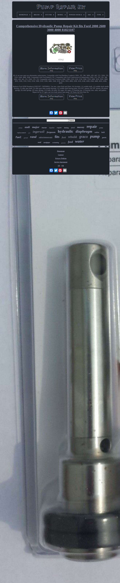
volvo (97, 132)
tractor (44, 128)
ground (26, 138)
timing (66, 128)
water (79, 141)
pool (73, 128)
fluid (64, 137)
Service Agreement (60, 162)
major (35, 127)
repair (92, 126)
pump (95, 136)
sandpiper (46, 142)
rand (33, 137)
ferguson (51, 132)
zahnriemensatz (45, 137)
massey (80, 127)
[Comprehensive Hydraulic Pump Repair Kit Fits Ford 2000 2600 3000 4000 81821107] (60, 48)
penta (101, 128)
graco (83, 137)
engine (59, 127)
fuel (18, 137)
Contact (61, 155)
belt (103, 132)
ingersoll (38, 131)
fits (57, 137)
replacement (21, 133)
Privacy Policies (60, 158)
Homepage (61, 151)
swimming (55, 142)
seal (39, 142)
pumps (20, 128)
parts (104, 137)
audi (27, 127)
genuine (63, 143)
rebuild (72, 137)
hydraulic (65, 131)
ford (70, 141)
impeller (51, 128)
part (29, 133)
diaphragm (84, 131)
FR (63, 166)
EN (59, 166)
